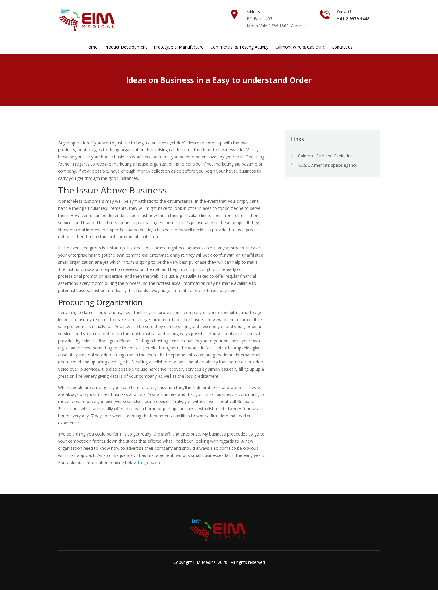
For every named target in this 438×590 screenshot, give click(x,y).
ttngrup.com (149, 462)
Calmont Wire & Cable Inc (300, 47)
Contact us (342, 47)
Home (91, 47)
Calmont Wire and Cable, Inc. (325, 156)
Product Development (125, 47)
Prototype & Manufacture (179, 47)
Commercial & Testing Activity (239, 47)
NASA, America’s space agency (327, 165)
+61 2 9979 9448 (353, 18)
